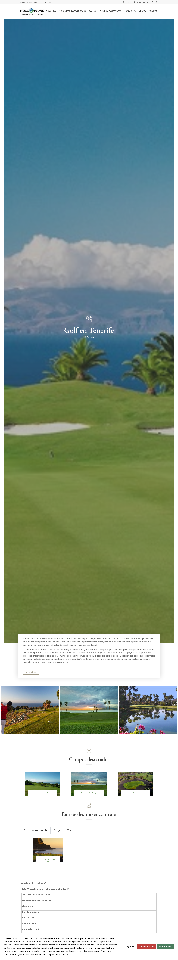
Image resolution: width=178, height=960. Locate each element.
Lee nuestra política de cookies (53, 954)
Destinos (93, 11)
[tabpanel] (89, 854)
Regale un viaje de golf (135, 11)
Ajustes (130, 946)
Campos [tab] (57, 830)
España (90, 337)
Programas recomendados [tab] (35, 830)
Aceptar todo (165, 946)
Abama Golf (42, 792)
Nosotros (51, 11)
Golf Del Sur (135, 792)
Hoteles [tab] (70, 830)
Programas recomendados (72, 11)
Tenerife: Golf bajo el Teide (48, 860)
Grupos (153, 11)
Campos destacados (110, 11)
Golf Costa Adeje (89, 792)
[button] (3, 709)
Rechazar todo (146, 946)
